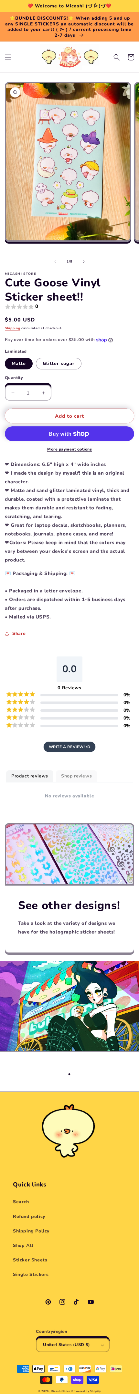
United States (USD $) (66, 1345)
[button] (8, 57)
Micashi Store (60, 1391)
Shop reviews (76, 776)
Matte (19, 363)
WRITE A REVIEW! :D (70, 746)
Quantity (14, 378)
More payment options (69, 449)
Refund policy (29, 1216)
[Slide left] (55, 262)
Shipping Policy (31, 1231)
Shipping (12, 328)
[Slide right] (84, 262)
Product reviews (29, 776)
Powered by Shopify (86, 1391)
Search (21, 1202)
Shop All (23, 1245)
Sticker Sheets (30, 1260)
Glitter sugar (59, 363)
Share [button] (19, 633)
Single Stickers (31, 1274)
